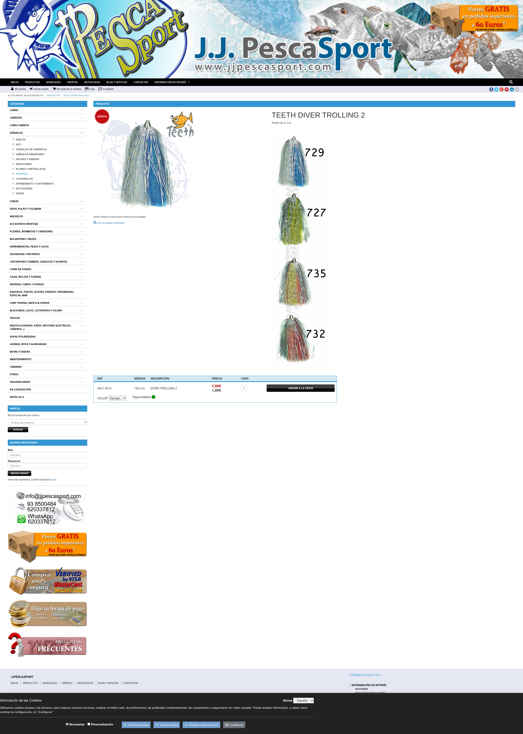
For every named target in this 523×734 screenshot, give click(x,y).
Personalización (102, 724)
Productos (53, 95)
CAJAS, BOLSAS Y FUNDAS (25, 276)
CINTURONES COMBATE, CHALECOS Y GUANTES (38, 261)
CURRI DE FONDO (20, 269)
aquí (53, 479)
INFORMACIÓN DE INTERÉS (170, 82)
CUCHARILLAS (24, 178)
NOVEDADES (53, 82)
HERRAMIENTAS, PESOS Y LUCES (29, 246)
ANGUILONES (24, 164)
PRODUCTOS (32, 82)
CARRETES (16, 117)
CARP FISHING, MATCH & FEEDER (29, 303)
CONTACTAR (141, 82)
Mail (10, 450)
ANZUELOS (16, 216)
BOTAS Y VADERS (20, 351)
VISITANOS (361, 689)
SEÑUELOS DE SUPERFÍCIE (31, 149)
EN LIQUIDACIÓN (20, 389)
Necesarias (77, 724)
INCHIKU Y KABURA (27, 159)
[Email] (517, 89)
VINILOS (21, 139)
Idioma (287, 700)
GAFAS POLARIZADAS (23, 336)
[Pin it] (507, 89)
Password (14, 461)
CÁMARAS (16, 367)
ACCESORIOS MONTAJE (24, 224)
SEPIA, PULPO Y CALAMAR (25, 209)
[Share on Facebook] (491, 89)
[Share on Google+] (502, 89)
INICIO (15, 82)
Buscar (18, 429)
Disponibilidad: (142, 397)
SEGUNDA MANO (20, 382)
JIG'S (18, 144)
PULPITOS (22, 174)
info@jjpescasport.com (364, 675)
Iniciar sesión (19, 473)
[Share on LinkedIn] (512, 89)
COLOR (102, 398)
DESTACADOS (92, 82)
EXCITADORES (24, 188)
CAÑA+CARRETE (19, 125)
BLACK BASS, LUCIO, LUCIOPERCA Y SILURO (36, 310)
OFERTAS (72, 82)
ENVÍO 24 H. (17, 397)
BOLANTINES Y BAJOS (23, 239)
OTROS (20, 193)
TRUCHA (15, 318)
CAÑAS (14, 110)
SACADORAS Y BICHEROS (25, 254)
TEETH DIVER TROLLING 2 (76, 95)
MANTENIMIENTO (20, 359)
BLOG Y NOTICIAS (116, 82)
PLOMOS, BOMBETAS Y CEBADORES (31, 231)
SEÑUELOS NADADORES (30, 154)
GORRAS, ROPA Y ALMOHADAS (28, 344)
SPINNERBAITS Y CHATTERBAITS (35, 183)
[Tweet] (496, 89)
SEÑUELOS (16, 133)
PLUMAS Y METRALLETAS (31, 169)
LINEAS (14, 201)
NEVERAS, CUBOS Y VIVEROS (27, 284)
